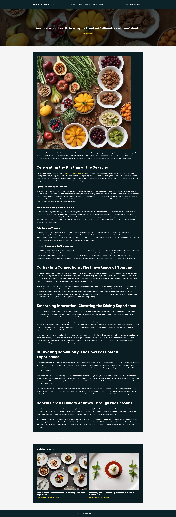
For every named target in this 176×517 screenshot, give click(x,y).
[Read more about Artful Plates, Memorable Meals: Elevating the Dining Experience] (62, 471)
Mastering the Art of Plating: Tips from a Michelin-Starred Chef (112, 494)
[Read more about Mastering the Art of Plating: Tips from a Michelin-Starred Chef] (114, 471)
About (80, 4)
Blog (95, 4)
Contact (102, 4)
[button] (133, 4)
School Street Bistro (43, 4)
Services (88, 4)
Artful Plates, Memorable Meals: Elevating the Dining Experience (61, 494)
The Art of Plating (42, 497)
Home (73, 4)
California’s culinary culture (74, 173)
